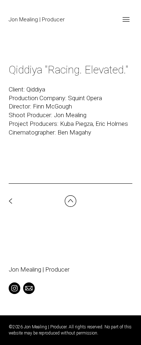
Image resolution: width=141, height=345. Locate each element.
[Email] (29, 288)
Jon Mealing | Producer (39, 269)
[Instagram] (14, 288)
